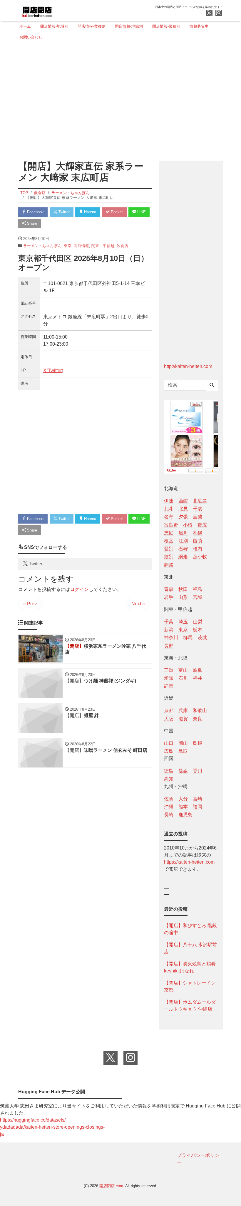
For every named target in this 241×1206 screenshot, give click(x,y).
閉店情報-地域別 (129, 26)
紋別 (168, 556)
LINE (141, 212)
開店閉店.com (111, 1186)
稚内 (197, 548)
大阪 (168, 718)
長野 (168, 645)
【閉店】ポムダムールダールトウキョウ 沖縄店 (190, 1006)
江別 (183, 540)
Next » (138, 603)
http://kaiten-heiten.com (188, 366)
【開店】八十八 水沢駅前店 (190, 948)
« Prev (30, 603)
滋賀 (183, 718)
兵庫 (183, 710)
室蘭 (197, 516)
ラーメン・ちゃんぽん (42, 246)
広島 (168, 751)
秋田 (183, 589)
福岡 (197, 806)
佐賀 (168, 798)
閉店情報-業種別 (166, 26)
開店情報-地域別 (54, 26)
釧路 (168, 564)
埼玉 (183, 621)
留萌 (197, 540)
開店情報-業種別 (92, 26)
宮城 (197, 597)
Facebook (35, 212)
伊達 (168, 500)
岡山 (183, 743)
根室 (168, 540)
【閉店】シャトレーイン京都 (190, 986)
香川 (197, 770)
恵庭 (168, 532)
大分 (183, 798)
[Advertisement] (119, 98)
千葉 (168, 621)
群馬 (188, 637)
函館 (183, 500)
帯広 (202, 524)
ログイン (79, 589)
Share (31, 223)
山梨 (197, 621)
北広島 (200, 500)
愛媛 (183, 770)
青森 (168, 589)
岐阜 (197, 670)
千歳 (197, 508)
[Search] (212, 385)
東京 (67, 246)
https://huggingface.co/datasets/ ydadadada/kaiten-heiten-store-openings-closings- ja (52, 1127)
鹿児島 (185, 814)
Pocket (116, 212)
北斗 (168, 508)
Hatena (89, 212)
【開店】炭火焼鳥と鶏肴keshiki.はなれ (190, 967)
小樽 (188, 524)
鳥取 (183, 751)
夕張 (183, 516)
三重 (168, 670)
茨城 (202, 637)
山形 (183, 597)
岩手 (168, 597)
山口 (168, 743)
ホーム (25, 26)
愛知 (168, 678)
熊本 (183, 806)
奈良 (197, 718)
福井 (197, 678)
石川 (183, 678)
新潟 (168, 629)
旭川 (183, 532)
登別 (168, 548)
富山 (183, 670)
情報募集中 (199, 26)
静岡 (168, 686)
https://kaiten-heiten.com (189, 861)
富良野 (171, 524)
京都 (168, 710)
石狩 (183, 548)
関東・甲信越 (102, 246)
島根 (197, 743)
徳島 (168, 770)
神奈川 (171, 637)
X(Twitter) (53, 370)
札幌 (197, 532)
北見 (183, 508)
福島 (197, 589)
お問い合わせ (30, 37)
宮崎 (197, 798)
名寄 (168, 516)
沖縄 (168, 806)
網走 (183, 556)
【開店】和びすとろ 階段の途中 (190, 929)
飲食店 (122, 246)
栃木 (197, 629)
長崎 (168, 814)
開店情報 (81, 246)
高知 (168, 778)
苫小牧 (200, 556)
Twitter (63, 212)
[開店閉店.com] (59, 10)
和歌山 (200, 710)
